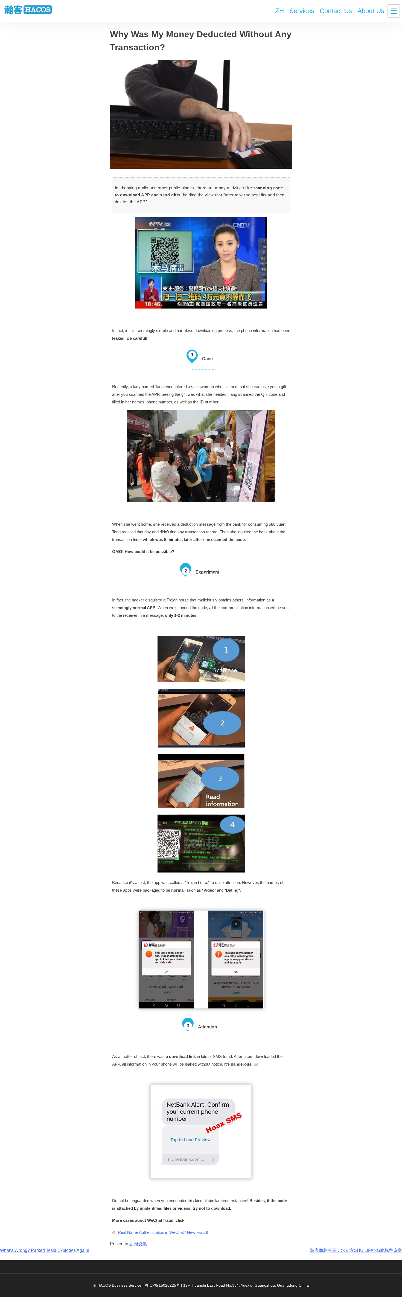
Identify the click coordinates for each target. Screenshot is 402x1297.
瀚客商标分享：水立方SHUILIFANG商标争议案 (356, 1250)
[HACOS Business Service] (28, 10)
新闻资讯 (138, 1243)
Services (301, 10)
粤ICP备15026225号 (162, 1285)
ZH (279, 10)
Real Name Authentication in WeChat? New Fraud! (163, 1232)
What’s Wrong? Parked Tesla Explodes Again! (44, 1250)
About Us (370, 10)
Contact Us (336, 10)
